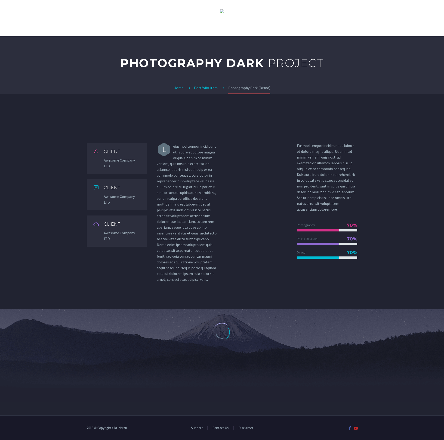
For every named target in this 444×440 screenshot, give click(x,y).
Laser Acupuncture (139, 26)
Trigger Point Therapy (88, 26)
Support (197, 428)
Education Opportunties (319, 26)
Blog (358, 26)
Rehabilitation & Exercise (227, 26)
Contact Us (274, 26)
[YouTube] (356, 428)
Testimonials (180, 26)
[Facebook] (350, 428)
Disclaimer (245, 428)
